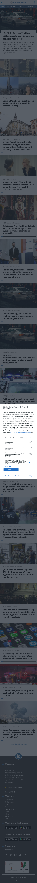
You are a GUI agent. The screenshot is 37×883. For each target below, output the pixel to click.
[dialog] (18, 441)
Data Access (18, 476)
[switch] (30, 441)
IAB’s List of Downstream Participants (20, 432)
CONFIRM (11, 469)
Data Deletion (8, 476)
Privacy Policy (28, 476)
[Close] (33, 407)
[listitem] (18, 438)
